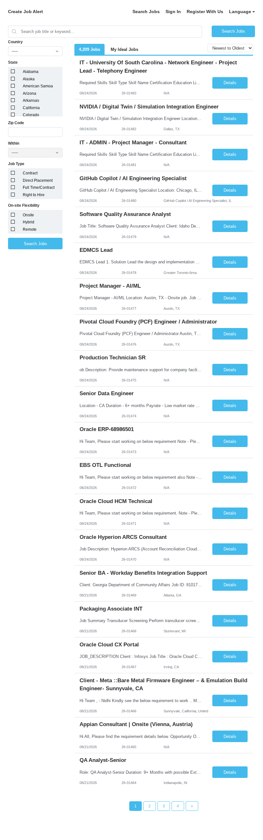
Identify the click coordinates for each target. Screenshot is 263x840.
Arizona (29, 93)
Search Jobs (146, 11)
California (31, 108)
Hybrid (28, 222)
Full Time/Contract (39, 187)
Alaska (29, 79)
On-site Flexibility (23, 205)
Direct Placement (38, 180)
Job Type (16, 164)
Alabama (30, 71)
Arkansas (31, 100)
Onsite (28, 215)
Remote (30, 229)
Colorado (31, 115)
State (13, 62)
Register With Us (205, 11)
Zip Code (16, 123)
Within (13, 143)
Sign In (173, 11)
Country (15, 42)
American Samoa (38, 86)
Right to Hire (34, 195)
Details (230, 82)
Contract (30, 173)
